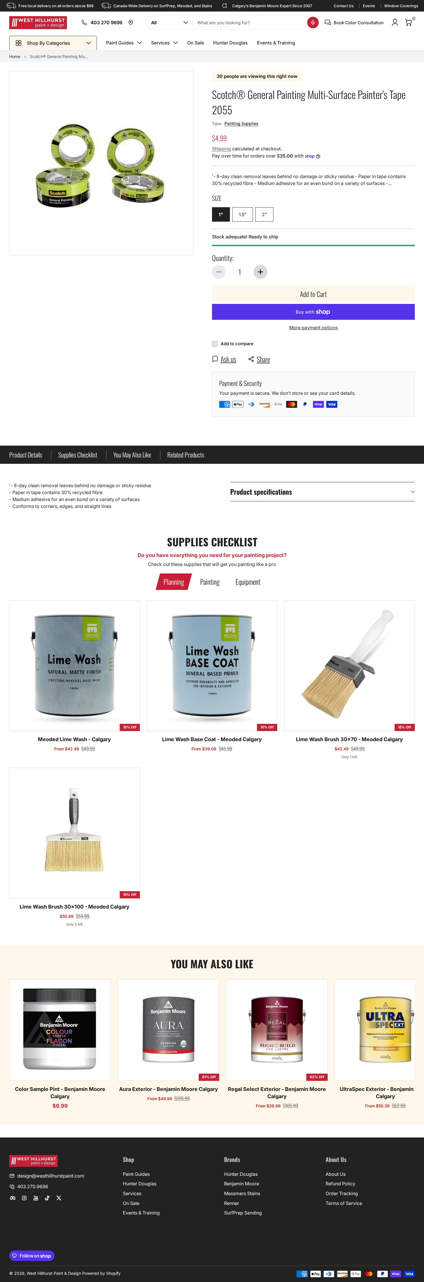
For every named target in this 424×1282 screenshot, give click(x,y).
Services (132, 1193)
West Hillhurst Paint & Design (54, 1273)
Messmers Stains (242, 1193)
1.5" (242, 214)
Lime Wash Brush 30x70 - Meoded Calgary (349, 739)
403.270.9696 (32, 1186)
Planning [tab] (174, 581)
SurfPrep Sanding (243, 1213)
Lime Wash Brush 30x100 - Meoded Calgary (75, 907)
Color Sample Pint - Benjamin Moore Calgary (60, 1092)
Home (14, 56)
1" (221, 214)
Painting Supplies (241, 123)
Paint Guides (136, 1174)
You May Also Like (132, 454)
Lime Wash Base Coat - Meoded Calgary (212, 739)
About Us (336, 1174)
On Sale (131, 1203)
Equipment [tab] (248, 581)
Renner (231, 1203)
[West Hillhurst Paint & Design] (38, 22)
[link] (80, 22)
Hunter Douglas (139, 1183)
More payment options (313, 327)
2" (264, 214)
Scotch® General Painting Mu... (59, 56)
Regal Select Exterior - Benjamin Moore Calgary (277, 1092)
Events (369, 5)
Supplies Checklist (77, 454)
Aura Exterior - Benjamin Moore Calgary (168, 1089)
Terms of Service (344, 1203)
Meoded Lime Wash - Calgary (74, 739)
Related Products (185, 454)
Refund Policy (340, 1183)
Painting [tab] (209, 581)
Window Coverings (401, 5)
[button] (313, 22)
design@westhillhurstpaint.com (50, 1176)
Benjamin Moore (241, 1183)
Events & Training (141, 1213)
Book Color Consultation (359, 22)
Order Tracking (342, 1193)
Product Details (25, 454)
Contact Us (344, 5)
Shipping (221, 149)
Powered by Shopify (101, 1273)
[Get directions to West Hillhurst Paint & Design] (130, 22)
